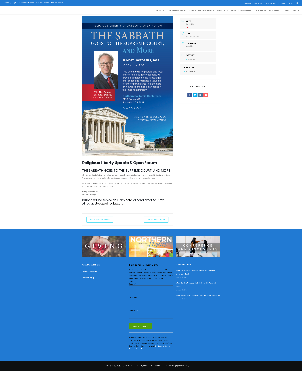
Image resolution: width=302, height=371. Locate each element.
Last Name (133, 310)
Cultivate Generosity (89, 271)
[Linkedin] (200, 95)
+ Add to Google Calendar (100, 219)
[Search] (297, 3)
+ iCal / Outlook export (156, 219)
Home (266, 3)
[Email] (205, 95)
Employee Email (258, 3)
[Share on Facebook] (189, 95)
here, (129, 200)
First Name (133, 297)
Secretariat (192, 59)
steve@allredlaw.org (108, 203)
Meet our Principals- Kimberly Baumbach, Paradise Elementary (198, 295)
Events (291, 3)
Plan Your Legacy (88, 277)
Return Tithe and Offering (91, 265)
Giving (272, 3)
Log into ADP (248, 3)
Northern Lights (282, 3)
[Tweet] (195, 95)
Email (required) (133, 282)
